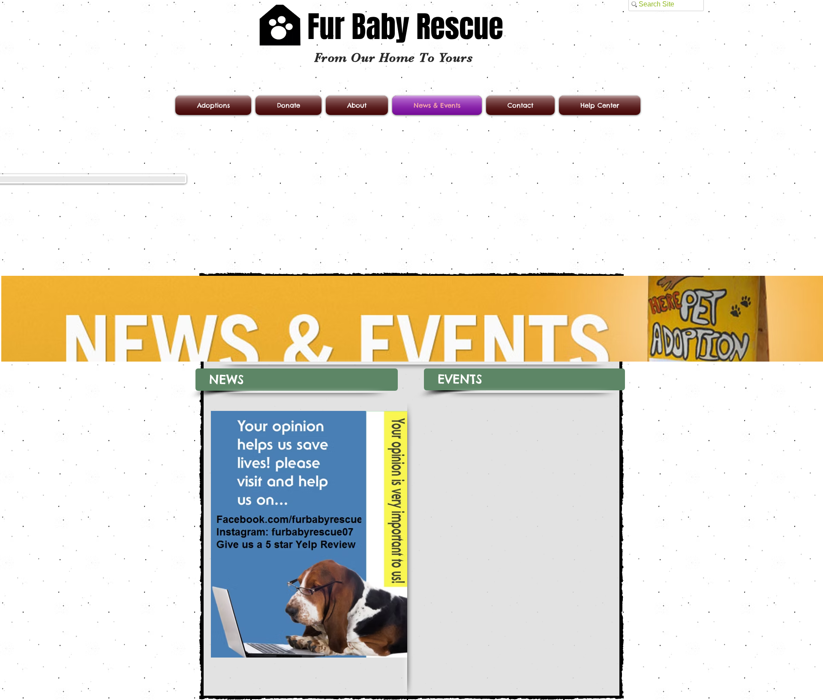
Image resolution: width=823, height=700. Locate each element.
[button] (296, 379)
